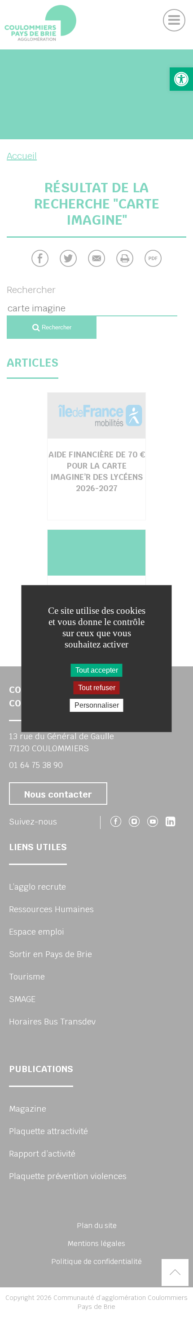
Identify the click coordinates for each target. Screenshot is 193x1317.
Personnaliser (97, 705)
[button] (181, 79)
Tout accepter (96, 670)
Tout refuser (96, 688)
